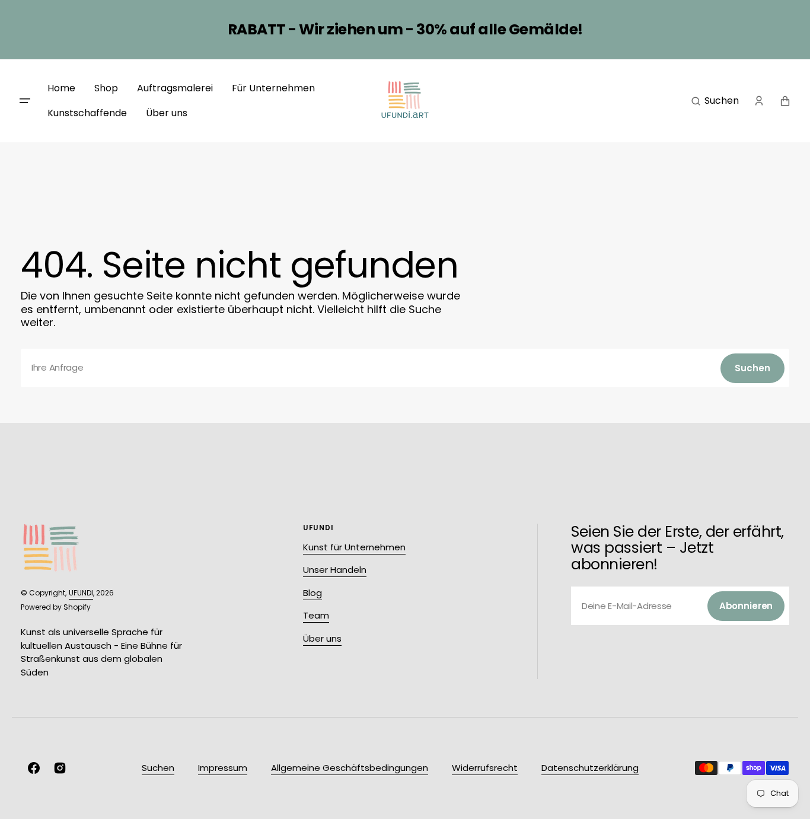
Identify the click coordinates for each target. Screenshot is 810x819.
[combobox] (405, 368)
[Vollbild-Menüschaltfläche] (24, 100)
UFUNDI (81, 593)
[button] (715, 101)
